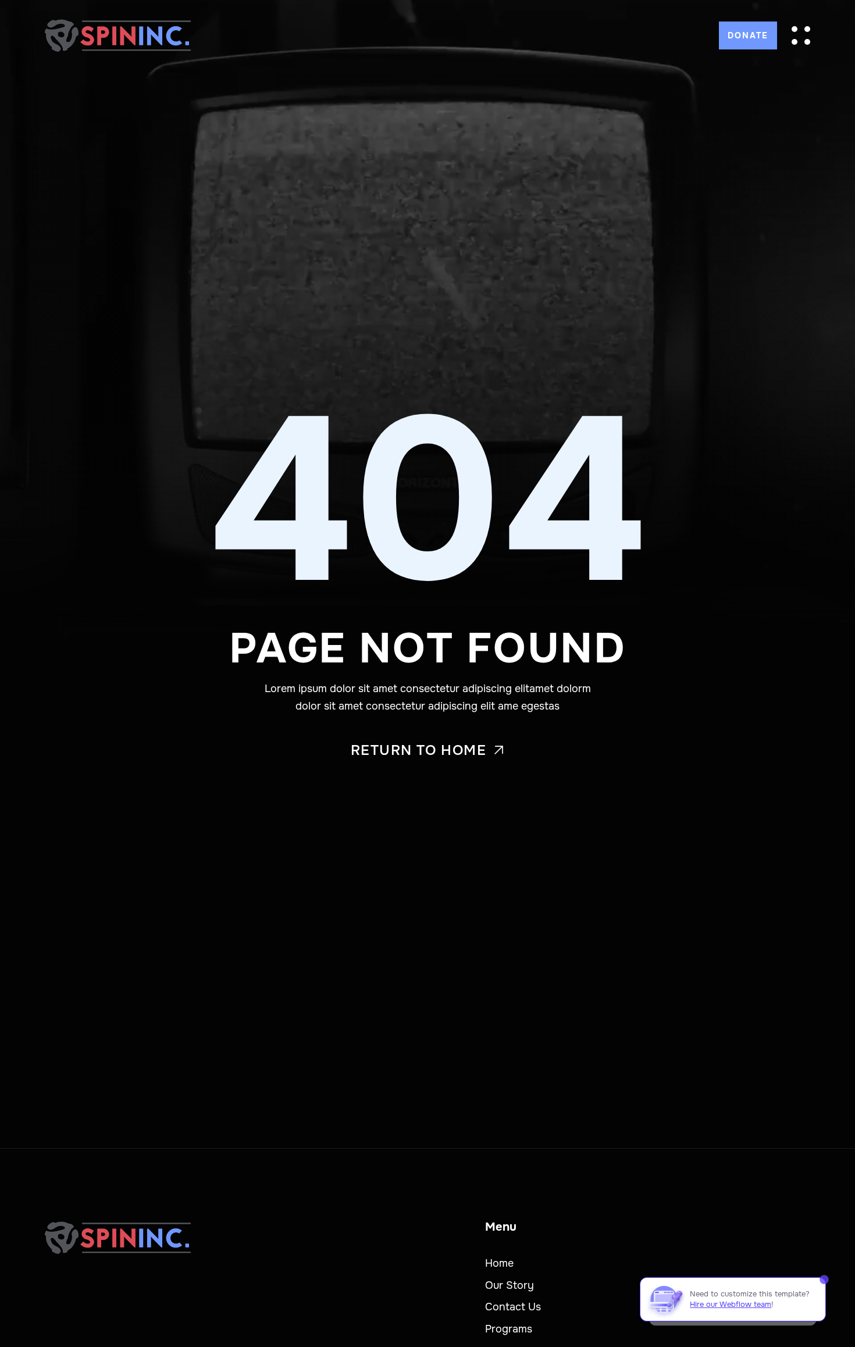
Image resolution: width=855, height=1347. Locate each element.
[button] (801, 35)
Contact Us (513, 1306)
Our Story (509, 1285)
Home (499, 1263)
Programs (508, 1329)
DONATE (748, 35)
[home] (118, 35)
